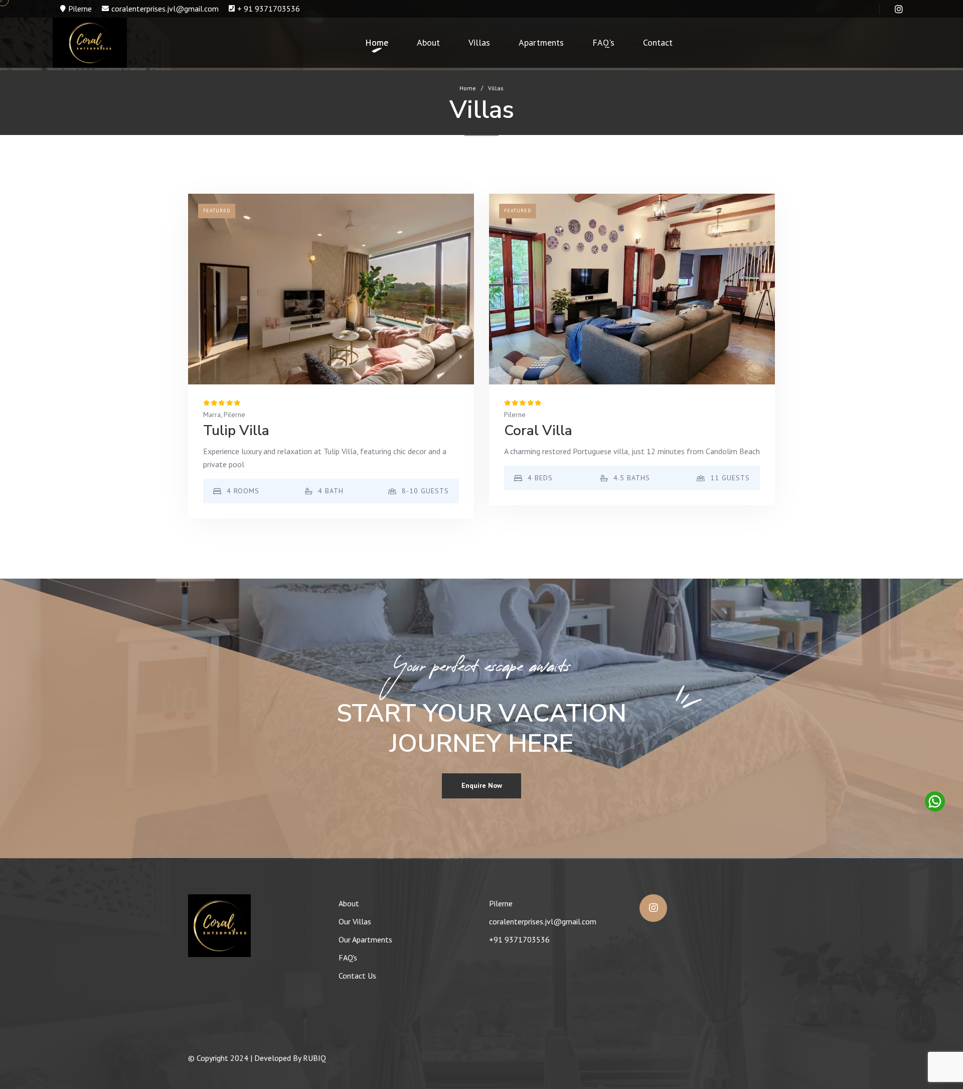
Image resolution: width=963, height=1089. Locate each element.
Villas (479, 42)
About (428, 42)
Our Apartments (365, 939)
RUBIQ (314, 1058)
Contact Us (357, 976)
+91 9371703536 (519, 939)
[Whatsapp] (934, 801)
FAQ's (603, 42)
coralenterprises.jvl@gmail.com (165, 9)
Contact (658, 42)
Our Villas (355, 921)
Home (376, 42)
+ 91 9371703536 (268, 9)
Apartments (541, 42)
